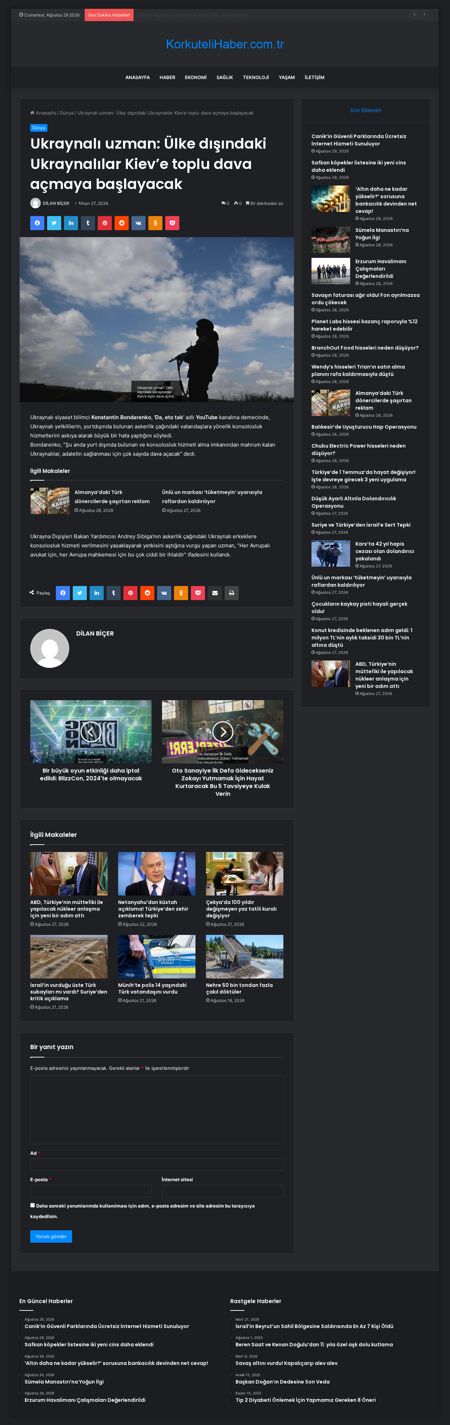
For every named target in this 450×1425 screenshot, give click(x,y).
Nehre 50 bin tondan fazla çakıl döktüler (239, 988)
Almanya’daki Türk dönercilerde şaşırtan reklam (383, 400)
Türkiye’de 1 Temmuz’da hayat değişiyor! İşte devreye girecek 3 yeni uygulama (363, 476)
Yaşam (287, 77)
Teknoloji (256, 77)
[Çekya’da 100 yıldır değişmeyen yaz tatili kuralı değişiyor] (244, 874)
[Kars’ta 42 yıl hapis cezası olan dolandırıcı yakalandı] (330, 553)
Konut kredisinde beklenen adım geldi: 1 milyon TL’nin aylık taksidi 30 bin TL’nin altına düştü (361, 638)
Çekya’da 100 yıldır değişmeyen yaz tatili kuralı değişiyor (241, 909)
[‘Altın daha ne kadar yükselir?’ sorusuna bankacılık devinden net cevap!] (330, 199)
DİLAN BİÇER (56, 203)
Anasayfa (138, 77)
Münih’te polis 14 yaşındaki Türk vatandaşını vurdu (152, 988)
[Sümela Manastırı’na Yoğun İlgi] (330, 240)
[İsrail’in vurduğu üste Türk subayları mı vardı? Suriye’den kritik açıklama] (69, 956)
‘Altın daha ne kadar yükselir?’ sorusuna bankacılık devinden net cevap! (214, 15)
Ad (35, 1153)
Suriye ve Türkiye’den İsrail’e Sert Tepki (361, 524)
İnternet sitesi (177, 1179)
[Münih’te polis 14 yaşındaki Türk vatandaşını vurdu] (156, 956)
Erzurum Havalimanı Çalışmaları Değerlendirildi (380, 269)
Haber (167, 77)
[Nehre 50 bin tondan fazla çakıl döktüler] (244, 956)
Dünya (66, 113)
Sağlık (225, 77)
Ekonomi (196, 77)
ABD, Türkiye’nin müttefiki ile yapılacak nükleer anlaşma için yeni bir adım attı (66, 909)
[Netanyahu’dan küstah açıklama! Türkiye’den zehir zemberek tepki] (156, 874)
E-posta (40, 1179)
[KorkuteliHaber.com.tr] (225, 44)
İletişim (314, 77)
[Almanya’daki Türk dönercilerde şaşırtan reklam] (50, 501)
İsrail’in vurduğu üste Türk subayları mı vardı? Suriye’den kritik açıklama (68, 992)
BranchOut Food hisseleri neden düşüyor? (365, 347)
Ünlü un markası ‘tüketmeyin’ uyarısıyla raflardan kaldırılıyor (361, 581)
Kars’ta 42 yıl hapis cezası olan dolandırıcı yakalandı (384, 551)
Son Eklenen (365, 110)
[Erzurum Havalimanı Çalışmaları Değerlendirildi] (330, 271)
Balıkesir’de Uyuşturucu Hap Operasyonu (364, 426)
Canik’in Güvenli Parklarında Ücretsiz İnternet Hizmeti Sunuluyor (358, 140)
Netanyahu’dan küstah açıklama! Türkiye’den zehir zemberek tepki (153, 909)
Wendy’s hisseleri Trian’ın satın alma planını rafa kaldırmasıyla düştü (358, 370)
